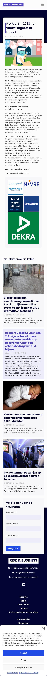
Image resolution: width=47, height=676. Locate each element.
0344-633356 (18, 577)
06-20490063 (32, 577)
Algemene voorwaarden (28, 673)
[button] (43, 628)
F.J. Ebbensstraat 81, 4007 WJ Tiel (25, 568)
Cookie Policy (12, 673)
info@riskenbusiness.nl (25, 572)
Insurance (23, 604)
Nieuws (24, 596)
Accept (23, 653)
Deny (23, 660)
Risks (23, 600)
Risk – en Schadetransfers (23, 612)
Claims (8, 36)
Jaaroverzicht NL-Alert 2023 (17, 173)
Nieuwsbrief (23, 619)
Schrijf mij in (13, 548)
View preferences (23, 667)
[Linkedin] (23, 584)
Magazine (23, 623)
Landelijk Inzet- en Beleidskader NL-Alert (22, 147)
